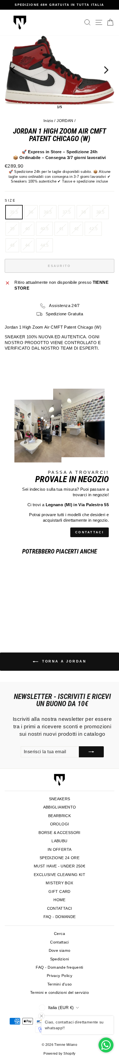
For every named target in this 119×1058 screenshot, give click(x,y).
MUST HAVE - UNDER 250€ (59, 866)
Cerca (59, 934)
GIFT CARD (59, 892)
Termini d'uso (59, 984)
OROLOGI (59, 824)
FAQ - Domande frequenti (59, 967)
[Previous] (13, 70)
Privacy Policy (59, 976)
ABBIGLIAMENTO (59, 807)
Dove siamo (60, 950)
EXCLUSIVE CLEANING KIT (59, 875)
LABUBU (59, 841)
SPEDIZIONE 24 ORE (59, 858)
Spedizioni (59, 959)
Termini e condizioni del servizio (59, 993)
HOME (59, 900)
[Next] (106, 70)
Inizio (48, 121)
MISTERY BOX (59, 883)
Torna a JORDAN (63, 661)
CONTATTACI (89, 532)
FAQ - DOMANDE (59, 917)
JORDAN (65, 121)
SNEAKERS (59, 799)
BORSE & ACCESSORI (59, 833)
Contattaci (59, 942)
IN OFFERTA (60, 850)
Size (10, 200)
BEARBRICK (59, 816)
